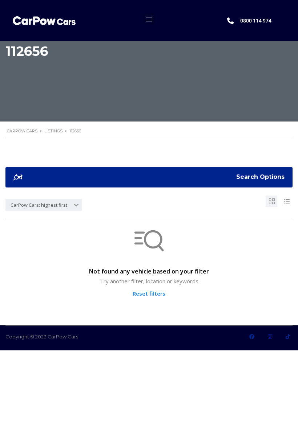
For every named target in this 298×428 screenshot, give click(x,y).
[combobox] (43, 205)
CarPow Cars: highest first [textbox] (39, 205)
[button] (149, 19)
